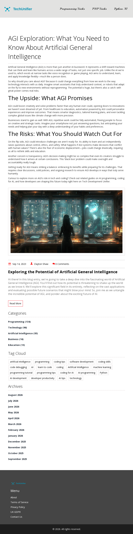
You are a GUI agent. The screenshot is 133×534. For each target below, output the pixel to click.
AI (32, 367)
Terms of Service (19, 502)
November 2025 (17, 447)
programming (42, 361)
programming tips (46, 372)
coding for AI (67, 372)
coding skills (104, 361)
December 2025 (17, 441)
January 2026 (15, 435)
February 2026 (16, 429)
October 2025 (16, 453)
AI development (18, 378)
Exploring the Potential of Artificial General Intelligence (62, 271)
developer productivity (42, 378)
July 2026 (13, 400)
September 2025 (17, 459)
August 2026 (15, 394)
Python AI (120, 9)
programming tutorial (21, 372)
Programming (19, 321)
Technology (17, 327)
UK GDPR (16, 511)
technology (76, 378)
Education (16, 345)
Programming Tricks (72, 9)
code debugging (18, 367)
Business (16, 339)
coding (59, 367)
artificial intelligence (20, 361)
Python (103, 372)
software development (82, 361)
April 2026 (13, 418)
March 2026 (14, 424)
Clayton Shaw (41, 263)
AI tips (62, 378)
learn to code (45, 367)
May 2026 (13, 412)
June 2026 (13, 406)
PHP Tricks (99, 9)
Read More (15, 303)
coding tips (59, 361)
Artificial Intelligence (23, 333)
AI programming (86, 372)
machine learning (102, 367)
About (14, 497)
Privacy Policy (18, 507)
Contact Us (16, 516)
